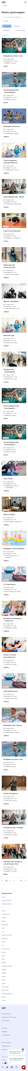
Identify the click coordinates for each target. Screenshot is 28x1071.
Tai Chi (3, 1000)
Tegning (4, 976)
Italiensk (4, 952)
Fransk (3, 942)
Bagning (4, 962)
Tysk (3, 931)
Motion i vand (5, 990)
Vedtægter (4, 1031)
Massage (4, 969)
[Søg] (3, 17)
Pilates (3, 921)
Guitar (3, 955)
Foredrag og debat (6, 904)
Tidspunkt (16, 26)
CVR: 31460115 (5, 1020)
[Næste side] (25, 881)
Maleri (3, 980)
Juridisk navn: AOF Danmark (9, 1017)
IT (2, 907)
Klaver (3, 959)
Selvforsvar (5, 938)
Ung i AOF (4, 1028)
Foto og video (5, 987)
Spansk (3, 897)
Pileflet (3, 997)
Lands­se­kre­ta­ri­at (6, 1046)
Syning (3, 983)
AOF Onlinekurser (6, 1014)
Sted (6, 21)
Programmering (6, 949)
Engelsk (4, 917)
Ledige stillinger (6, 1035)
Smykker (4, 973)
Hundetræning (5, 914)
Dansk (3, 911)
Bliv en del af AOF (6, 1042)
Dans (3, 928)
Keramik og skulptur (7, 935)
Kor (2, 945)
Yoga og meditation (7, 900)
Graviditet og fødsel (7, 966)
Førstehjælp (5, 924)
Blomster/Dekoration (7, 993)
